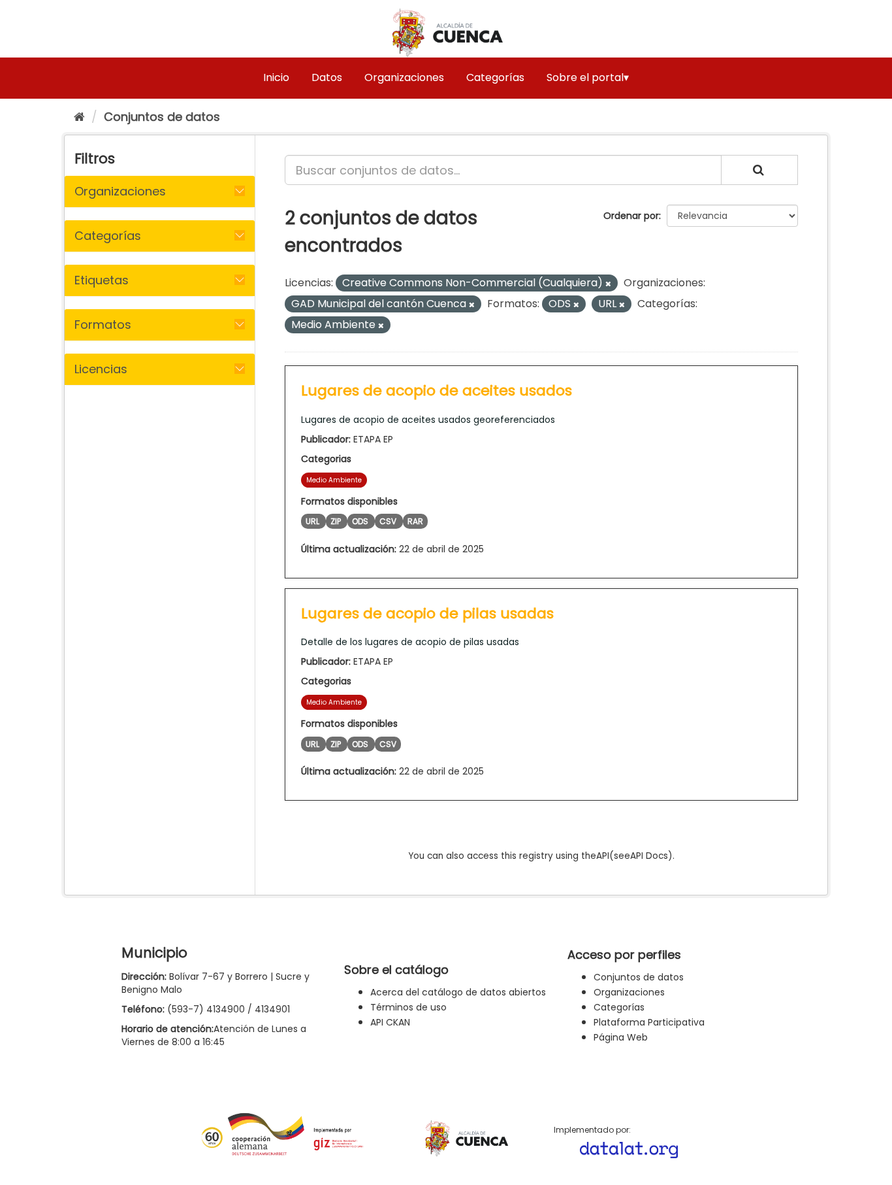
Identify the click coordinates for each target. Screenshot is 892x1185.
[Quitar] (608, 283)
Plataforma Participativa (649, 1022)
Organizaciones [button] (120, 191)
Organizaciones (404, 77)
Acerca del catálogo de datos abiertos (458, 992)
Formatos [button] (102, 324)
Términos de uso (408, 1007)
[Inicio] (79, 116)
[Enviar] (759, 170)
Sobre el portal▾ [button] (588, 77)
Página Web (621, 1037)
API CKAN (390, 1022)
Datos (326, 77)
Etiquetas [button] (101, 280)
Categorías (495, 77)
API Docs (649, 856)
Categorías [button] (107, 235)
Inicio (276, 77)
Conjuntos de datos (162, 116)
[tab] (160, 191)
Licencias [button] (100, 369)
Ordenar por (631, 215)
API (602, 856)
